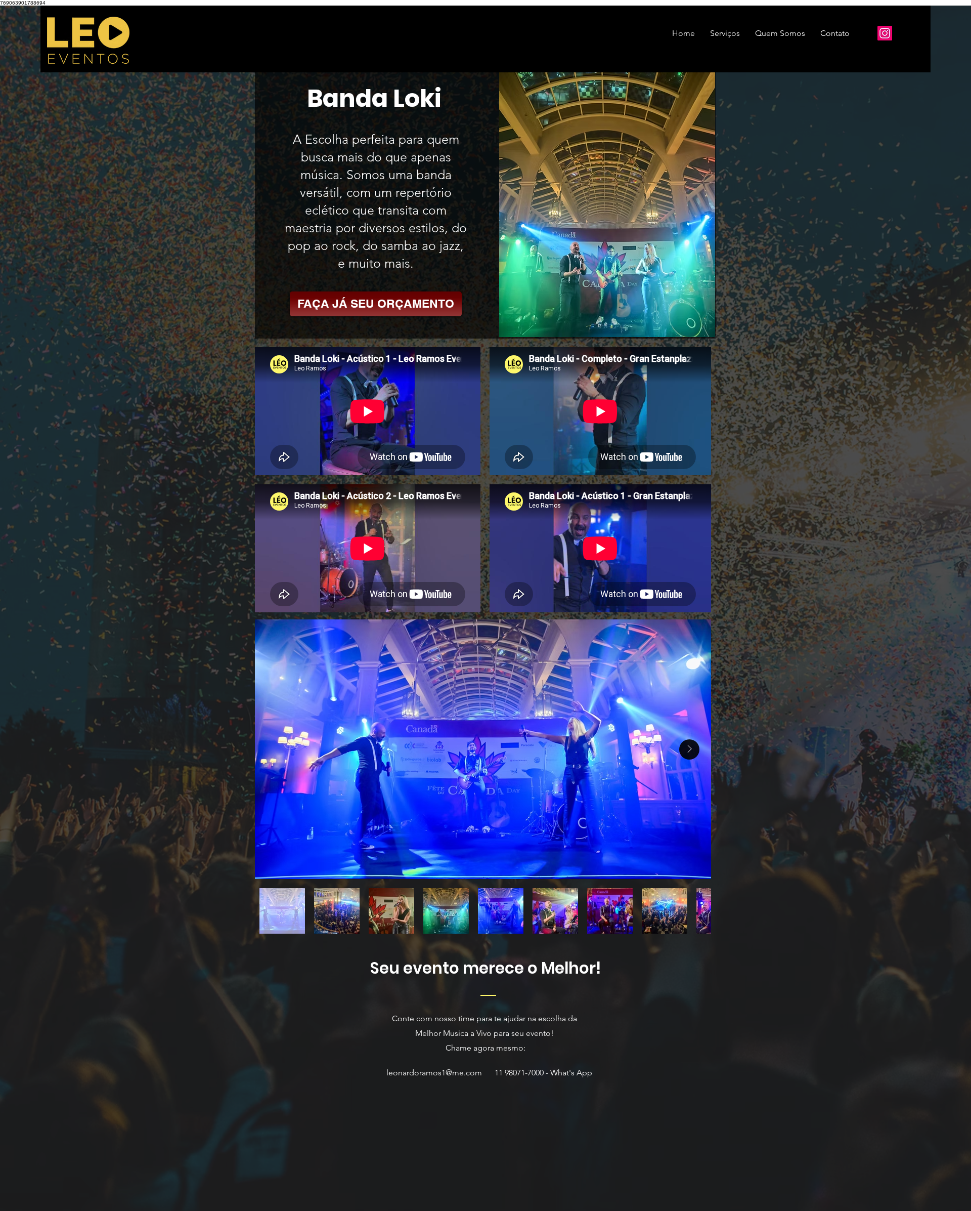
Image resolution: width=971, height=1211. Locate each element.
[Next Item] (689, 749)
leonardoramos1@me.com (434, 1072)
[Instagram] (884, 33)
